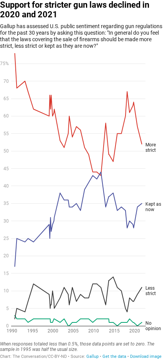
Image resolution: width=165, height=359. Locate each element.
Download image (146, 356)
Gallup (92, 356)
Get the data (114, 356)
